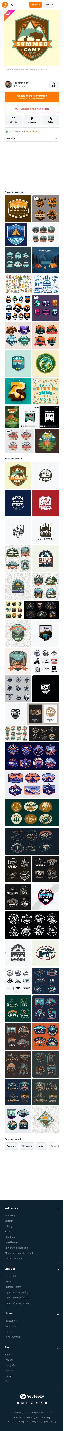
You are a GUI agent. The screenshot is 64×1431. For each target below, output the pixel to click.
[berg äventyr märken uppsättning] (44, 363)
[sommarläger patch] (18, 502)
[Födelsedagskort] (18, 558)
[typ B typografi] (18, 530)
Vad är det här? (32, 131)
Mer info (11, 138)
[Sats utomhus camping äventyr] (18, 236)
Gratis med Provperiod (32, 97)
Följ (54, 86)
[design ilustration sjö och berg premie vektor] (18, 991)
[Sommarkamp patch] (43, 234)
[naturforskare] (18, 391)
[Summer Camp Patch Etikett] (18, 446)
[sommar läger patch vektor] (20, 262)
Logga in (49, 4)
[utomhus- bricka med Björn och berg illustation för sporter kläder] (18, 1383)
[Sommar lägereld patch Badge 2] (18, 419)
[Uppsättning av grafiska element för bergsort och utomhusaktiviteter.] (17, 359)
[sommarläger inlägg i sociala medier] (16, 632)
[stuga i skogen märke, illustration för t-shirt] (24, 583)
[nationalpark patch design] (18, 208)
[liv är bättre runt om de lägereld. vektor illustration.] (18, 1019)
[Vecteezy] (5, 5)
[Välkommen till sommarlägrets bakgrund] (18, 315)
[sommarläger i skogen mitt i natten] (39, 556)
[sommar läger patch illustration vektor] (18, 474)
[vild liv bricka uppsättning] (41, 912)
